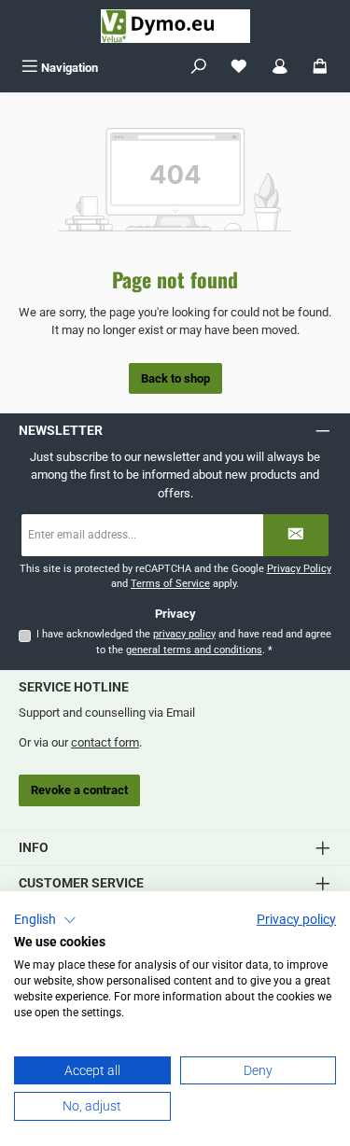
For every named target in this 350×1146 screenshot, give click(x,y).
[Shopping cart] (320, 67)
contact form (105, 742)
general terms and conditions (194, 650)
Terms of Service (170, 584)
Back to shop (175, 378)
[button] (45, 920)
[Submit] (296, 535)
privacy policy (184, 634)
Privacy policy (296, 919)
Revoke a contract (79, 790)
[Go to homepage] (175, 26)
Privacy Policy (299, 569)
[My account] (280, 67)
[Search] (198, 67)
